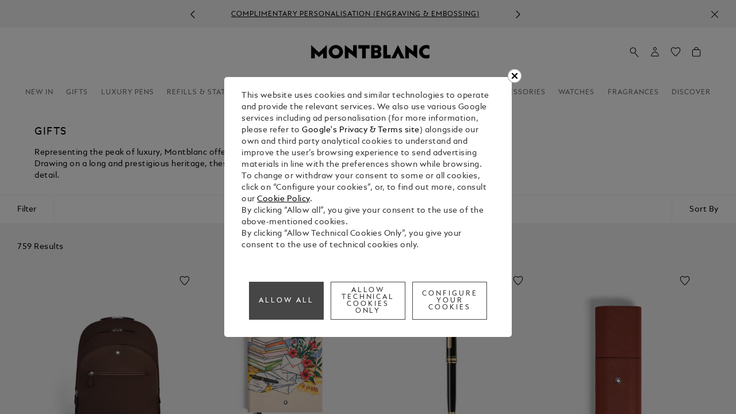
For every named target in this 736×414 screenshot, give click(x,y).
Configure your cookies (450, 300)
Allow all (286, 300)
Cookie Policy (283, 199)
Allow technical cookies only (368, 301)
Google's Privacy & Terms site (361, 130)
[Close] (515, 76)
